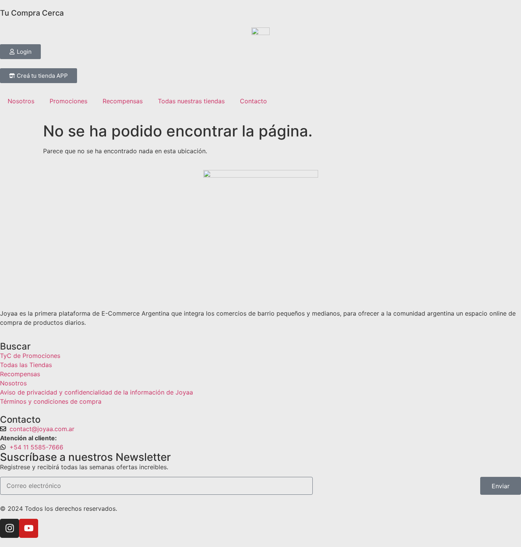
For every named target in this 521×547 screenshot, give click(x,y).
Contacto (253, 101)
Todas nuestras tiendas (191, 101)
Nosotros (21, 101)
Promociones (68, 101)
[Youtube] (28, 528)
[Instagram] (9, 528)
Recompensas (123, 101)
